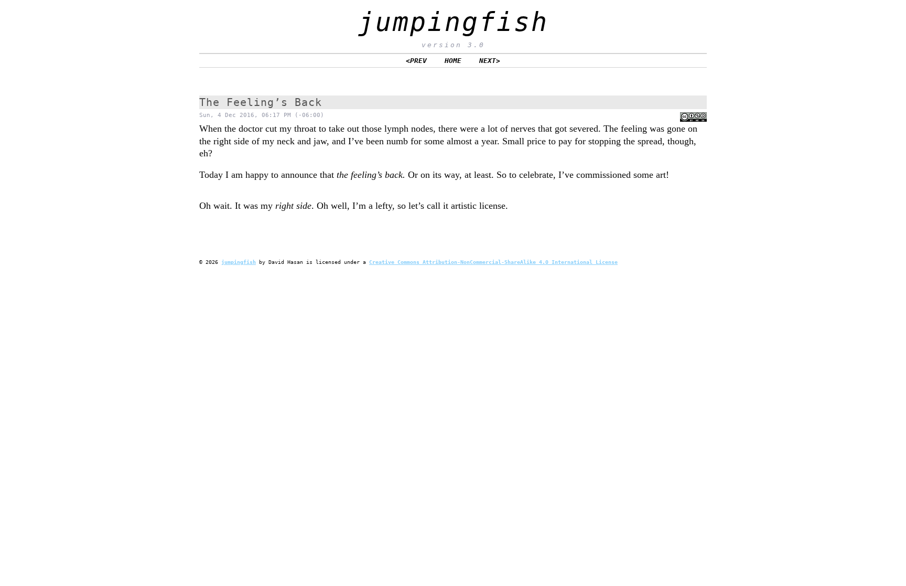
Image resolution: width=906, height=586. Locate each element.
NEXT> (489, 61)
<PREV (416, 61)
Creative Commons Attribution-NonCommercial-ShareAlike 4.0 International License (493, 262)
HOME (453, 61)
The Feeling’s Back (260, 102)
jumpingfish (453, 22)
